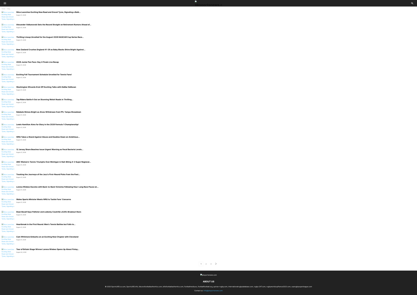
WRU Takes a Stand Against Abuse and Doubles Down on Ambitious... (48, 137)
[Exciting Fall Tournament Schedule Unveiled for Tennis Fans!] (8, 80)
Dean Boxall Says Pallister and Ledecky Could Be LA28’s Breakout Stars (48, 212)
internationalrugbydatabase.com (240, 287)
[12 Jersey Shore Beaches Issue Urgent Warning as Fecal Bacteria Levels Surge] (8, 155)
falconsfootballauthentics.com (150, 287)
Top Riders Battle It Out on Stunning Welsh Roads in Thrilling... (44, 99)
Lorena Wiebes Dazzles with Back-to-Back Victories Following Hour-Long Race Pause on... (57, 187)
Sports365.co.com (118, 287)
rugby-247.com (260, 287)
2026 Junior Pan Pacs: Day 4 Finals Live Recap (37, 62)
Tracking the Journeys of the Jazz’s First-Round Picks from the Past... (48, 174)
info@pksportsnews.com (213, 291)
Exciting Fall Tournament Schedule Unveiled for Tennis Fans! (44, 74)
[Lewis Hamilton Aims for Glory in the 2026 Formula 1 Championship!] (8, 130)
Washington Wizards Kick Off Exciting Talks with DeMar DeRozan (46, 87)
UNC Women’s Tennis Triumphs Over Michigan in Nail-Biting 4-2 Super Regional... (53, 162)
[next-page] (216, 264)
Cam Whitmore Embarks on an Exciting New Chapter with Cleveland (47, 237)
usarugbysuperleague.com (301, 287)
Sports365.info (132, 287)
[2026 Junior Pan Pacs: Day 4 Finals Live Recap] (8, 68)
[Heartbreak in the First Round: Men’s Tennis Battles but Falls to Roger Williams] (8, 230)
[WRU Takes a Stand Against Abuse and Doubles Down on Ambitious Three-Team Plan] (8, 143)
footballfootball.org (205, 287)
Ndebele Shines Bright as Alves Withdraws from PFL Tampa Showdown (48, 112)
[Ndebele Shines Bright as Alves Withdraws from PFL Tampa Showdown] (8, 118)
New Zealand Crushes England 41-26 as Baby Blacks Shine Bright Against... (50, 50)
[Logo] (208, 275)
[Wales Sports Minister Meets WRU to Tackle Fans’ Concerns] (8, 205)
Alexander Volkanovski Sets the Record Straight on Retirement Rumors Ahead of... (53, 25)
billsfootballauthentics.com (173, 287)
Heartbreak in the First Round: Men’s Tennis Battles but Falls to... (45, 224)
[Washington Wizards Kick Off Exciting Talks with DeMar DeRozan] (8, 93)
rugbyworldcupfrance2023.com (278, 287)
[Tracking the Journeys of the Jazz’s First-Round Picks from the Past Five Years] (8, 180)
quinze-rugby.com (220, 287)
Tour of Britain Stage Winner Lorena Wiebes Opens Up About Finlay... (47, 249)
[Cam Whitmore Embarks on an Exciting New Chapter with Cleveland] (8, 242)
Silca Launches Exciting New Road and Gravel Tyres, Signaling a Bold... (48, 12)
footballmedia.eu (190, 287)
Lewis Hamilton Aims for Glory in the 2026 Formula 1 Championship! (47, 124)
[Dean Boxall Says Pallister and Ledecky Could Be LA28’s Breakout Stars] (8, 217)
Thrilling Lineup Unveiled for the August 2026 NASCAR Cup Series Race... (50, 37)
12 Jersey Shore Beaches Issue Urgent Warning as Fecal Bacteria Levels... (49, 149)
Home (3, 9)
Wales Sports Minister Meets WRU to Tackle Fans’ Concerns (43, 199)
